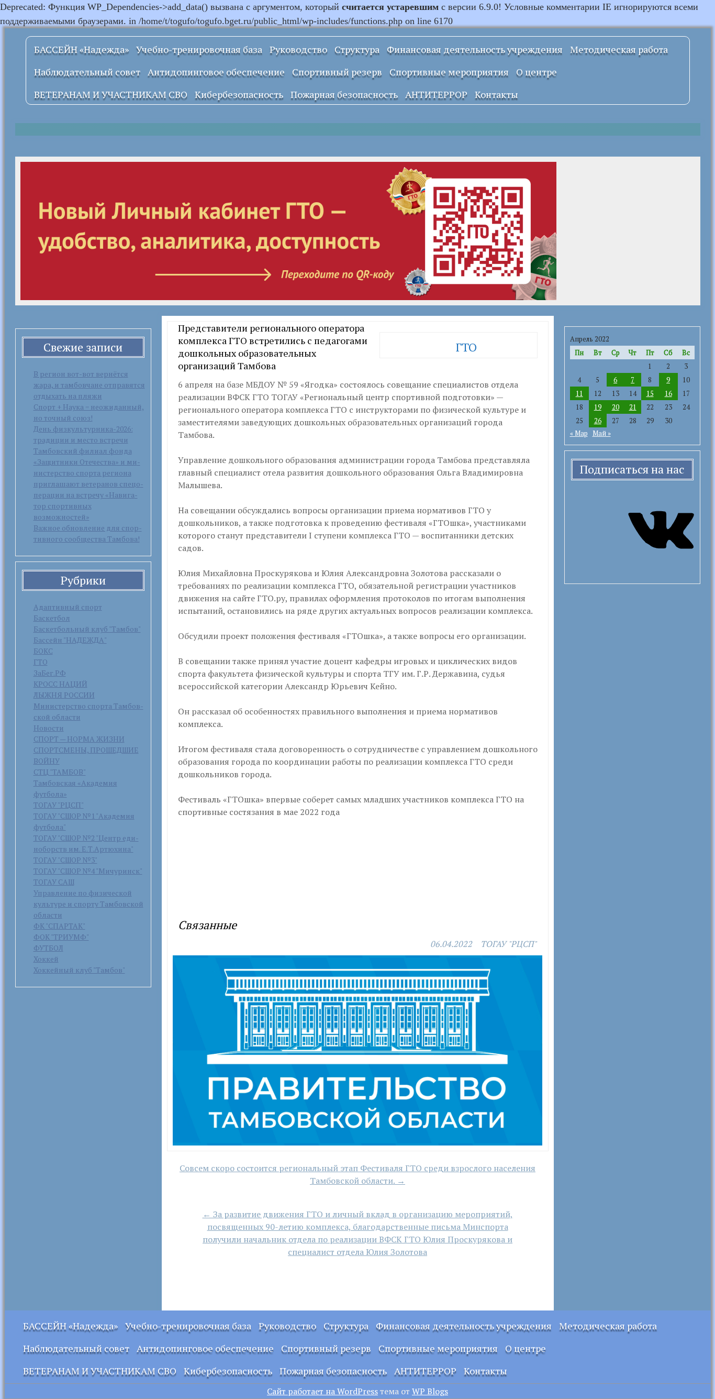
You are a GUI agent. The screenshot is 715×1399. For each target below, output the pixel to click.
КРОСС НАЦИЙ (60, 684)
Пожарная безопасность (344, 94)
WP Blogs (430, 1391)
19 (597, 407)
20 (615, 407)
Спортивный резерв (337, 71)
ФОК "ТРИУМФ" (61, 937)
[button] (185, 890)
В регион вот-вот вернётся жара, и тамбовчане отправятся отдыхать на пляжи (89, 385)
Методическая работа (619, 49)
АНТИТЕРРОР (436, 94)
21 (632, 407)
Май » (602, 433)
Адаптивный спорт (67, 607)
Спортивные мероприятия (449, 71)
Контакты (496, 94)
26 (597, 420)
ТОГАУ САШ (53, 882)
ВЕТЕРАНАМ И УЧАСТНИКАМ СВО (110, 94)
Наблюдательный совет (87, 71)
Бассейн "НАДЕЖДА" (70, 640)
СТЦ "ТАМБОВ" (59, 772)
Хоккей (46, 959)
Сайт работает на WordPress (322, 1391)
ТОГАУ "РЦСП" (58, 805)
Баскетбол (51, 618)
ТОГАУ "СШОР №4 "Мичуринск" (87, 871)
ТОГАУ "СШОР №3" (65, 860)
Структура (356, 49)
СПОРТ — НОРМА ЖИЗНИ (79, 739)
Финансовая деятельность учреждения (475, 49)
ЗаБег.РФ (49, 673)
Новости (48, 728)
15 (650, 393)
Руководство (298, 49)
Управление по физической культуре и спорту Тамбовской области (88, 904)
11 (579, 393)
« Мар (579, 433)
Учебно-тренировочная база (199, 49)
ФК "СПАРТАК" (59, 926)
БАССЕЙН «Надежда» (81, 49)
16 (668, 393)
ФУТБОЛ (48, 948)
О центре (536, 71)
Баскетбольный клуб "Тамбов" (87, 629)
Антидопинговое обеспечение (216, 71)
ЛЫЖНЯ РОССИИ (64, 695)
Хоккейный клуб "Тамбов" (79, 970)
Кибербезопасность (239, 94)
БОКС (43, 651)
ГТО (40, 662)
